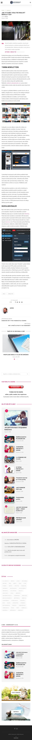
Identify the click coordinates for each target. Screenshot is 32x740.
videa (12, 607)
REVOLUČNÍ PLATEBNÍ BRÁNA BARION (16, 546)
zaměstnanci (13, 610)
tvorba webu (6, 607)
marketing (24, 595)
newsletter (10, 293)
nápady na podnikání (7, 598)
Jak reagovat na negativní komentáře (16, 555)
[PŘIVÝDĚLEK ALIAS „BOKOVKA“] (9, 520)
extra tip (17, 585)
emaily (4, 293)
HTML (11, 593)
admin (6, 16)
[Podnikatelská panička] (9, 500)
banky (12, 580)
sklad (8, 602)
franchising (5, 590)
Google (21, 590)
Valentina (7, 543)
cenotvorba (24, 580)
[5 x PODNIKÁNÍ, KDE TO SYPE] (9, 460)
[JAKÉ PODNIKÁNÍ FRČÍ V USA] (9, 490)
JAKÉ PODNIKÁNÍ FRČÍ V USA (20, 488)
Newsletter (8, 10)
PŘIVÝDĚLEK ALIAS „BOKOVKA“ (21, 518)
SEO (4, 602)
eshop (10, 585)
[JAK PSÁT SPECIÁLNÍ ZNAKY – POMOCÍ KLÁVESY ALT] (9, 509)
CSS (10, 583)
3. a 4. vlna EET (6, 580)
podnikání (22, 600)
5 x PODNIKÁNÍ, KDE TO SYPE (21, 458)
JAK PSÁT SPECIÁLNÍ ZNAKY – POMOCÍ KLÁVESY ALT (21, 508)
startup (14, 605)
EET (25, 583)
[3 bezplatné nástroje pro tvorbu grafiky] (9, 480)
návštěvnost (17, 598)
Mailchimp (27, 213)
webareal (23, 607)
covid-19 (4, 583)
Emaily (3, 10)
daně (14, 583)
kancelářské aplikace (7, 595)
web (17, 607)
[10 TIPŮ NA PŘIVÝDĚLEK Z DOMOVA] (9, 469)
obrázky (24, 598)
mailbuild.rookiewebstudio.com (13, 83)
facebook (23, 585)
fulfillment (13, 590)
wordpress (5, 610)
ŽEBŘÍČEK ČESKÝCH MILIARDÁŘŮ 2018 (21, 437)
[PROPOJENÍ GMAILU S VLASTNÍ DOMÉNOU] (16, 343)
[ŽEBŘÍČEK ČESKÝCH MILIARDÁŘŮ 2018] (9, 439)
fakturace (5, 588)
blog (18, 580)
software (23, 602)
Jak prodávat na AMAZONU (13, 539)
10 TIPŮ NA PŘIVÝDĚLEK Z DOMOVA (19, 468)
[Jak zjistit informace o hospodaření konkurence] (16, 418)
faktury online (13, 588)
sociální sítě (15, 602)
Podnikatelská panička (20, 498)
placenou (8, 222)
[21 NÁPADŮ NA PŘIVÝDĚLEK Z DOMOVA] (9, 449)
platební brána (6, 600)
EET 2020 (4, 585)
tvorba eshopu (22, 605)
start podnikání (6, 605)
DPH (20, 583)
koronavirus (17, 595)
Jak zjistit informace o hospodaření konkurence (16, 428)
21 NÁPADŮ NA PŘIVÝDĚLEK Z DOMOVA (19, 448)
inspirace (18, 593)
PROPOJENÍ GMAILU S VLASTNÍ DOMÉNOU (16, 354)
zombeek (20, 610)
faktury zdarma (22, 588)
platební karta (14, 600)
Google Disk (5, 593)
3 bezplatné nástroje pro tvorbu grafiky (21, 478)
